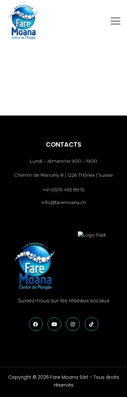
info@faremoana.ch (63, 202)
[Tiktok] (91, 324)
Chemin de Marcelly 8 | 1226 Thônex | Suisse (63, 175)
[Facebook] (36, 324)
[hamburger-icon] (115, 22)
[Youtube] (54, 324)
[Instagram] (73, 324)
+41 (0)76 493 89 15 (63, 190)
